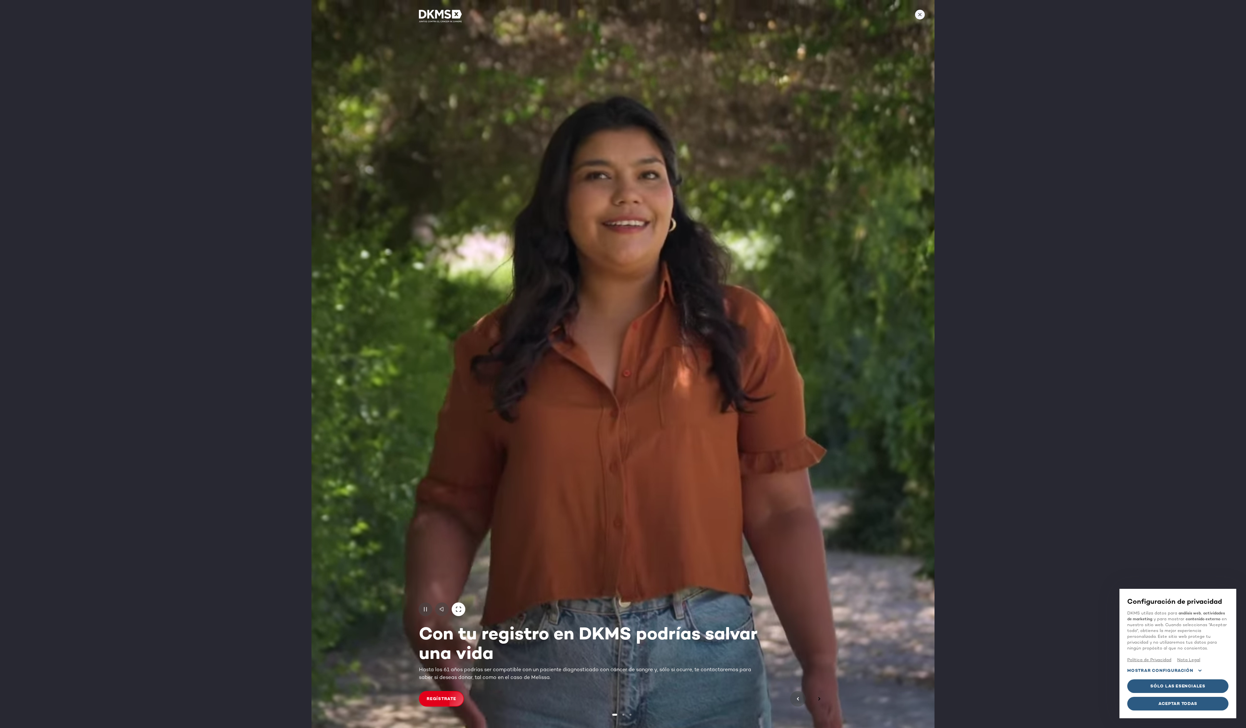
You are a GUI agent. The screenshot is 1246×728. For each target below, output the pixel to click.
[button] (425, 609)
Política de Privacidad (1149, 659)
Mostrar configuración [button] (1160, 670)
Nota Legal (1188, 659)
